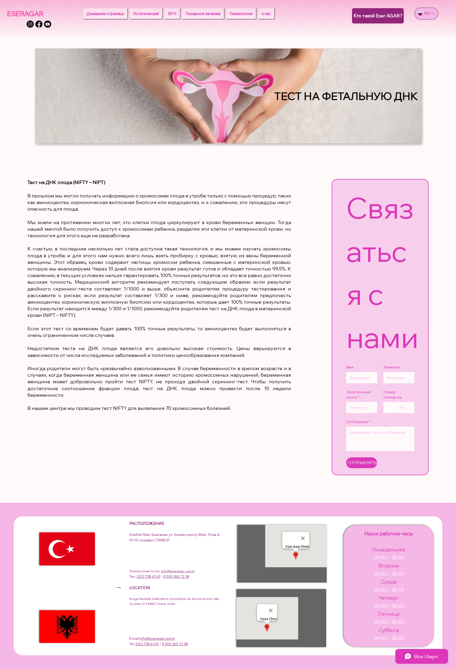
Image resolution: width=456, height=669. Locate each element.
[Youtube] (47, 24)
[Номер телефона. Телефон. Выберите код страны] (392, 407)
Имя (350, 367)
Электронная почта (358, 395)
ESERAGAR (25, 13)
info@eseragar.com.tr (178, 571)
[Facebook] (38, 24)
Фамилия (391, 367)
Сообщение (358, 421)
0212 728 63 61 (148, 576)
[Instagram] (30, 24)
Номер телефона (392, 395)
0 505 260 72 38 (176, 576)
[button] (146, 13)
